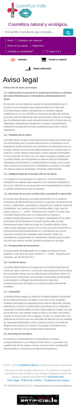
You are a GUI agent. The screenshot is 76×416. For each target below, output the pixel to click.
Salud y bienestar (42, 68)
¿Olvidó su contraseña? (20, 51)
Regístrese (38, 45)
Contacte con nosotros (30, 40)
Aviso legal (13, 380)
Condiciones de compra (56, 380)
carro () (55, 51)
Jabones (22, 59)
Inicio (10, 40)
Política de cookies (31, 380)
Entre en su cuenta (18, 45)
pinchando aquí (56, 376)
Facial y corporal (57, 59)
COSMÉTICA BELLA (28, 365)
